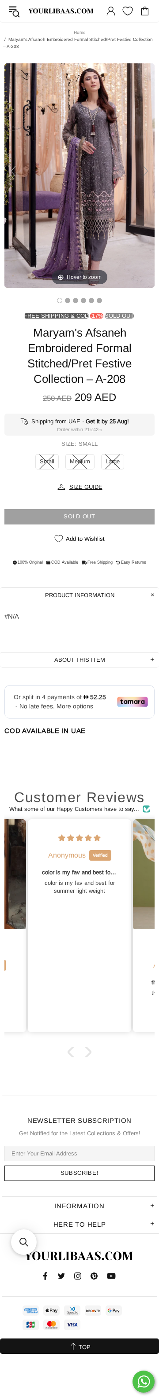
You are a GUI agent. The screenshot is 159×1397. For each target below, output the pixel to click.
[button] (73, 1051)
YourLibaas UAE (61, 11)
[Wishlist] (127, 11)
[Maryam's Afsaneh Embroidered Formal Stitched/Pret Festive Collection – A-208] (59, 300)
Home (80, 32)
